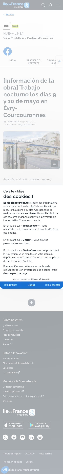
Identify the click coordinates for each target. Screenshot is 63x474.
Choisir (31, 285)
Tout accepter (52, 285)
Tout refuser (10, 285)
